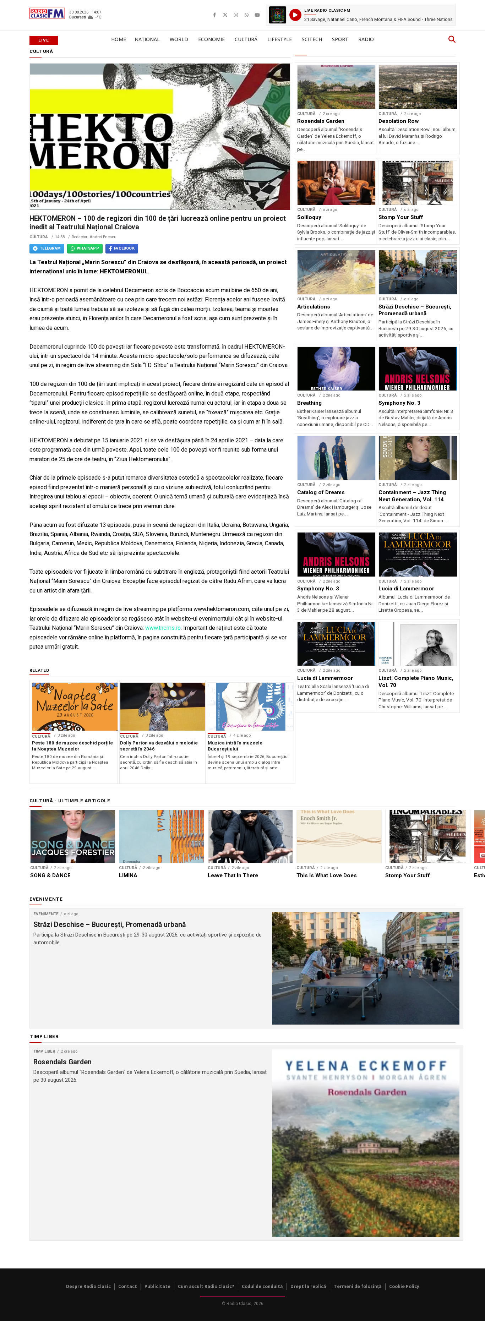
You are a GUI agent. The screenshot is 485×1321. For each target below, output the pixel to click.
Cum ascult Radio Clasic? (206, 1286)
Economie (211, 39)
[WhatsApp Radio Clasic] (246, 15)
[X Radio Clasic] (225, 15)
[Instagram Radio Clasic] (236, 15)
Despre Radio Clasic (88, 1286)
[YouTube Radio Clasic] (257, 15)
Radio (366, 39)
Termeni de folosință (358, 1286)
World (179, 39)
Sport (340, 39)
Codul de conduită (262, 1286)
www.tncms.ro (163, 627)
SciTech (312, 39)
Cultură (246, 39)
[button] (361, 15)
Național (147, 39)
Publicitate (157, 1286)
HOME (118, 39)
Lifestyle (279, 39)
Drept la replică (308, 1286)
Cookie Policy (404, 1286)
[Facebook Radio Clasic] (214, 15)
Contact (127, 1286)
